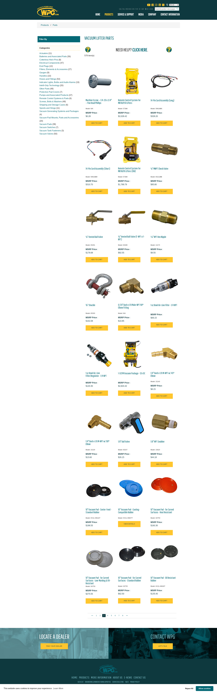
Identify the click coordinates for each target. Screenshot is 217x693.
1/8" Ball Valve (124, 441)
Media (141, 14)
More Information (101, 677)
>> (127, 615)
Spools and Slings (47, 108)
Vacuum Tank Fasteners (50, 131)
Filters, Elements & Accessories (53, 69)
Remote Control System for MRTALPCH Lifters (129, 101)
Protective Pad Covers (49, 92)
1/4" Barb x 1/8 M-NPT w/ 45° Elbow (162, 374)
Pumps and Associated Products (53, 95)
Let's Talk (162, 646)
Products (109, 14)
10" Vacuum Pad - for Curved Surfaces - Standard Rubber (129, 579)
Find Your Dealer (54, 646)
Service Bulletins (118, 682)
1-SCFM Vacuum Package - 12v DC (131, 373)
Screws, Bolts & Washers (50, 101)
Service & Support (126, 14)
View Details (129, 524)
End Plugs (44, 66)
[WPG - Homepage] (48, 11)
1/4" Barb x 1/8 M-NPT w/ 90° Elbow (97, 442)
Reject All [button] (189, 688)
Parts (55, 25)
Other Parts (44, 89)
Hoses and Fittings (47, 79)
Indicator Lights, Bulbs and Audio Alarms (57, 82)
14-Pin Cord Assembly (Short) (98, 168)
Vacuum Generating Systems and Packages (59, 111)
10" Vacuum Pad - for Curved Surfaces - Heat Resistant (162, 511)
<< (92, 615)
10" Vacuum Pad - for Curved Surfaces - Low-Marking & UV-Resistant (98, 580)
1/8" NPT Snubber (158, 441)
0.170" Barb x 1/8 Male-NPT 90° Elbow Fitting (130, 306)
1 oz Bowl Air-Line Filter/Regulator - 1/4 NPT (96, 374)
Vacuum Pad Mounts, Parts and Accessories (59, 118)
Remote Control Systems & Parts (54, 98)
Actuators (43, 53)
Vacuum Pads (45, 124)
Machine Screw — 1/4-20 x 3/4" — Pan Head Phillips (99, 101)
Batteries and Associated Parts (53, 56)
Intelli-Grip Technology (49, 85)
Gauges (42, 73)
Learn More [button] (58, 688)
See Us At (81, 682)
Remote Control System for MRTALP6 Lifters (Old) (129, 169)
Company (152, 14)
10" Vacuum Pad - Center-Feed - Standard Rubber (99, 511)
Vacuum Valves (46, 134)
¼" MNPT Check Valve (159, 168)
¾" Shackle (90, 305)
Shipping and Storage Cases (52, 105)
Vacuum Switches (47, 127)
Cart (143, 9)
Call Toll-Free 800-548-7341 (128, 9)
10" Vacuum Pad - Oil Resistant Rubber (163, 579)
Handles (43, 76)
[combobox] (167, 9)
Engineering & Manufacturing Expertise (98, 682)
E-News (128, 677)
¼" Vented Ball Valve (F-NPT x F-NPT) (131, 238)
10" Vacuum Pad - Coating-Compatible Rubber (129, 511)
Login (151, 9)
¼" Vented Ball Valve (94, 236)
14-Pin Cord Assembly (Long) (162, 100)
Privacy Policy (135, 682)
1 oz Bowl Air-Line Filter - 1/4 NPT (164, 305)
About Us (117, 677)
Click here (139, 49)
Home (97, 14)
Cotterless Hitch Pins (48, 60)
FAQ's (127, 682)
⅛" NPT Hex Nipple (158, 236)
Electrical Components (49, 63)
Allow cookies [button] (205, 688)
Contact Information (170, 14)
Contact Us (140, 677)
